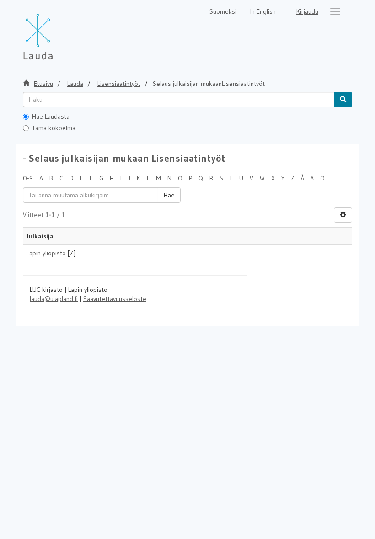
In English (263, 11)
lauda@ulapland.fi (54, 299)
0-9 (28, 178)
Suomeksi (222, 11)
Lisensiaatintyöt (118, 83)
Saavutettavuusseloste (114, 299)
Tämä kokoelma (53, 128)
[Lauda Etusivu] (57, 32)
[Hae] (343, 99)
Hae (169, 195)
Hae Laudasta (51, 116)
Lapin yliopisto (46, 253)
